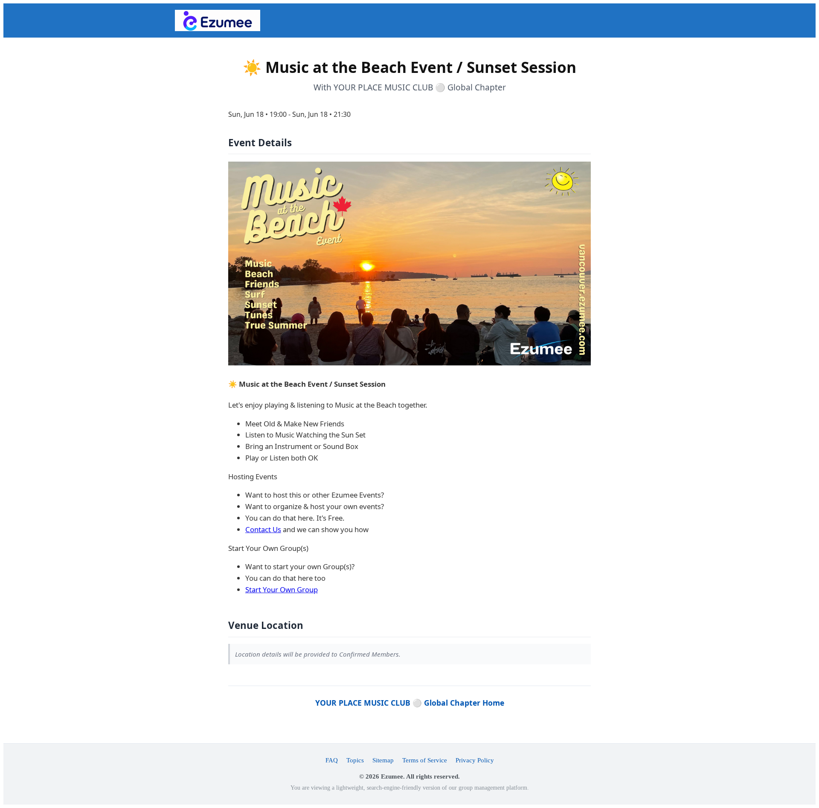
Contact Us (263, 529)
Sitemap (383, 760)
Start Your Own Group (281, 589)
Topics (355, 760)
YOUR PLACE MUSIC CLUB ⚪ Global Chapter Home (409, 703)
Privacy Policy (475, 760)
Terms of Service (424, 760)
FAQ (331, 760)
